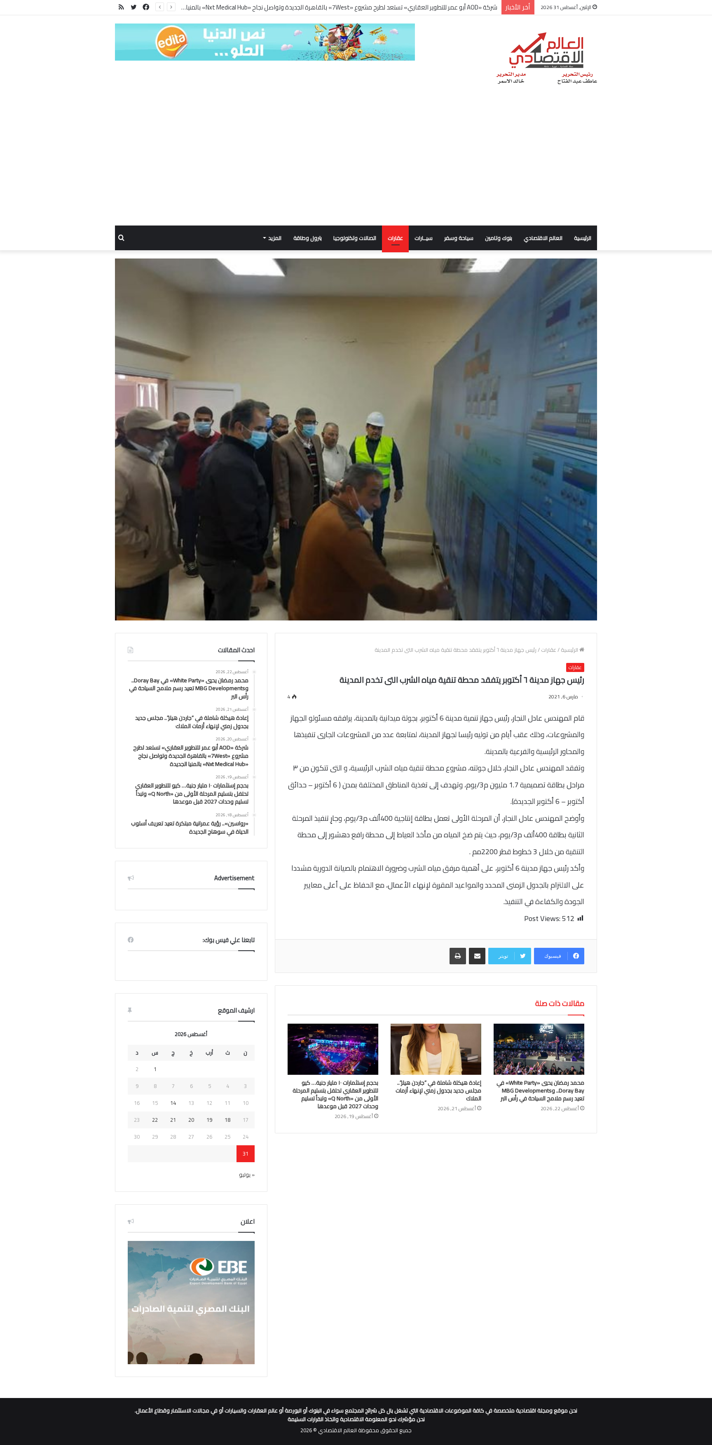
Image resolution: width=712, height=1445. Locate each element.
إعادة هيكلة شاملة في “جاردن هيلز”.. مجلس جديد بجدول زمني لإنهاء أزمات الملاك (438, 1090)
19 (209, 1120)
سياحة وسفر (458, 238)
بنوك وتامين (498, 238)
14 (173, 1103)
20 (191, 1120)
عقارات (395, 238)
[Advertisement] (356, 163)
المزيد (274, 238)
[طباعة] (458, 956)
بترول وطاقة (307, 238)
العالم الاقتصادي (543, 238)
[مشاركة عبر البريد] (477, 956)
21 (173, 1120)
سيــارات (424, 238)
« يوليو (247, 1174)
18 (227, 1120)
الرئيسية (582, 238)
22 (155, 1120)
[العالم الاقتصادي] (546, 58)
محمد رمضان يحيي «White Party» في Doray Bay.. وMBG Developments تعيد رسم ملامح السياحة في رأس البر (540, 1090)
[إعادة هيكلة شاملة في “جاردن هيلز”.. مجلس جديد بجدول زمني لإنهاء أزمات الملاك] (436, 1049)
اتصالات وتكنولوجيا (354, 238)
